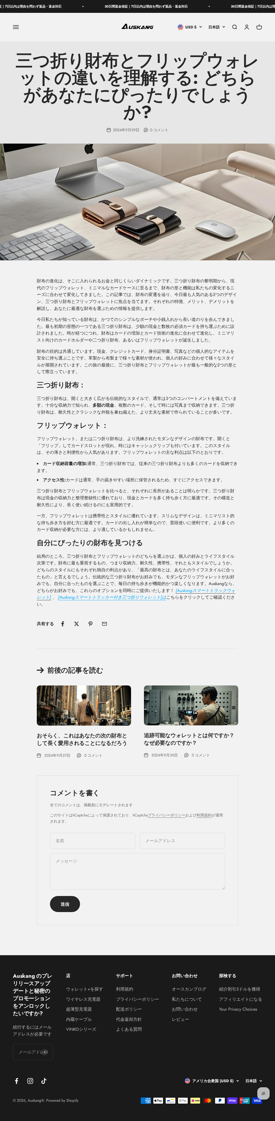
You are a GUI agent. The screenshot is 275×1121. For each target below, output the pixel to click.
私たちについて (187, 999)
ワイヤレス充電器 (83, 999)
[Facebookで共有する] (62, 623)
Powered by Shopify (62, 1100)
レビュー (180, 1019)
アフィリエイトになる (240, 999)
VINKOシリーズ (81, 1029)
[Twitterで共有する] (76, 623)
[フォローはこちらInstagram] (30, 1081)
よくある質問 (129, 1029)
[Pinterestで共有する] (90, 623)
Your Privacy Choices (238, 1009)
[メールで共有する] (104, 623)
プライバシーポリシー (166, 815)
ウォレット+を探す (84, 989)
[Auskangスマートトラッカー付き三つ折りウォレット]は (112, 597)
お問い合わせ (185, 1009)
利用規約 (204, 815)
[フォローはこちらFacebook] (16, 1081)
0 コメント (159, 130)
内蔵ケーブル (79, 1019)
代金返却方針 (129, 1019)
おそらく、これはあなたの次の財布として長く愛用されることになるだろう (82, 739)
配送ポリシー (129, 1009)
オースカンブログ (189, 989)
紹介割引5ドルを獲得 (239, 989)
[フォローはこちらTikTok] (44, 1081)
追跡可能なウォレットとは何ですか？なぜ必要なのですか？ (189, 739)
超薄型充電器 (79, 1009)
